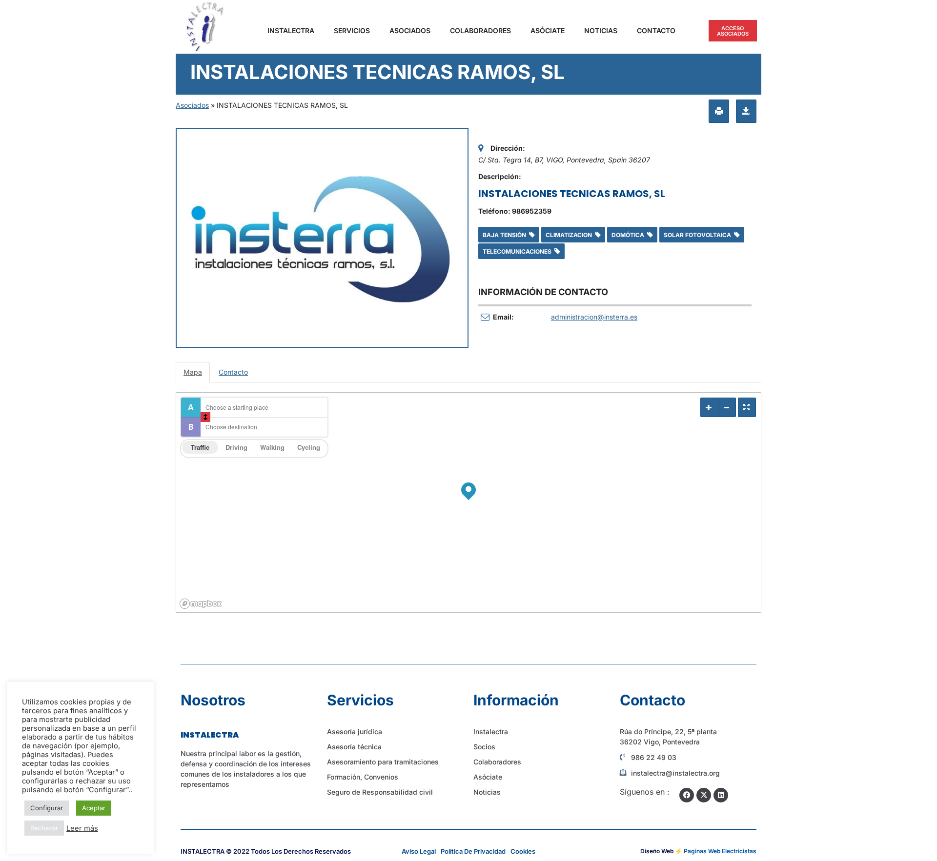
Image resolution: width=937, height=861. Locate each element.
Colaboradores (480, 30)
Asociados (409, 30)
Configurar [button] (46, 808)
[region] (468, 502)
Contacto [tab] (233, 372)
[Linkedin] (720, 795)
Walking (272, 447)
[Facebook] (686, 795)
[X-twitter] (703, 795)
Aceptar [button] (93, 808)
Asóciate (547, 30)
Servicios (352, 30)
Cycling (308, 447)
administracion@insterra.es (594, 317)
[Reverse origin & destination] (205, 417)
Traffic (200, 447)
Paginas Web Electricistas (720, 851)
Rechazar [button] (44, 828)
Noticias (600, 30)
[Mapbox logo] (200, 603)
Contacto (656, 30)
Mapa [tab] (192, 372)
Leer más (82, 828)
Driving (236, 447)
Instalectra (290, 30)
